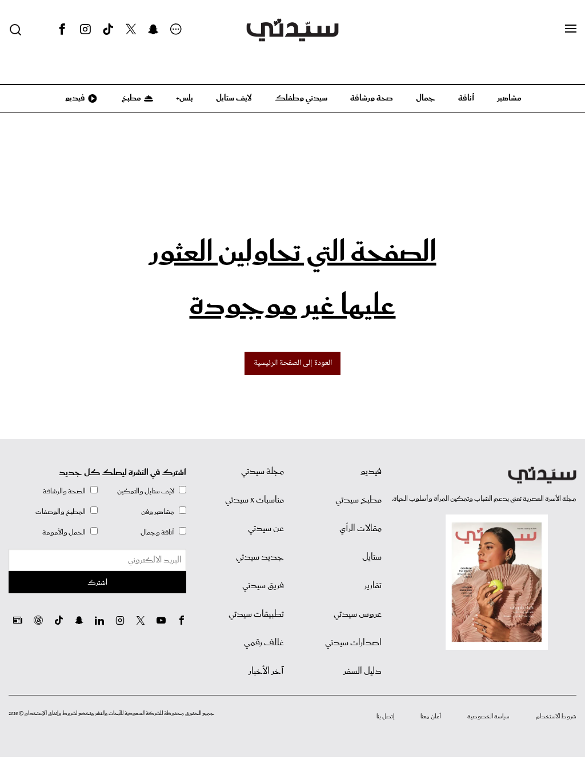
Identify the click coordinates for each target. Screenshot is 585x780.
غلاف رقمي (264, 643)
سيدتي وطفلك (301, 98)
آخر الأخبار (266, 671)
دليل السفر (362, 671)
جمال (425, 98)
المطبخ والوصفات (60, 512)
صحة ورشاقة (371, 98)
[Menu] (570, 29)
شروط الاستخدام (556, 716)
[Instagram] (85, 30)
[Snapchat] (153, 30)
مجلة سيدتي (262, 472)
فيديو (74, 98)
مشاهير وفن (157, 512)
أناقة (466, 98)
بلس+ (184, 98)
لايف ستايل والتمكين (145, 491)
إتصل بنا (385, 716)
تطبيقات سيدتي (256, 614)
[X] (130, 30)
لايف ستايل (234, 98)
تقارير (373, 586)
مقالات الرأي (360, 529)
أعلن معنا (430, 716)
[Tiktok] (108, 30)
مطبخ (130, 98)
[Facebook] (62, 30)
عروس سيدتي (358, 614)
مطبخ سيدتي (358, 500)
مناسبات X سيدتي (254, 500)
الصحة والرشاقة (64, 491)
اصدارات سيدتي (353, 643)
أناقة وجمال (157, 532)
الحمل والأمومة (64, 532)
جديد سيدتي (260, 557)
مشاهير (509, 98)
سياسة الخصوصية (488, 716)
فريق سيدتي (263, 586)
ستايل (372, 557)
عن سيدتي (266, 529)
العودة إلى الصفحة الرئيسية (293, 363)
